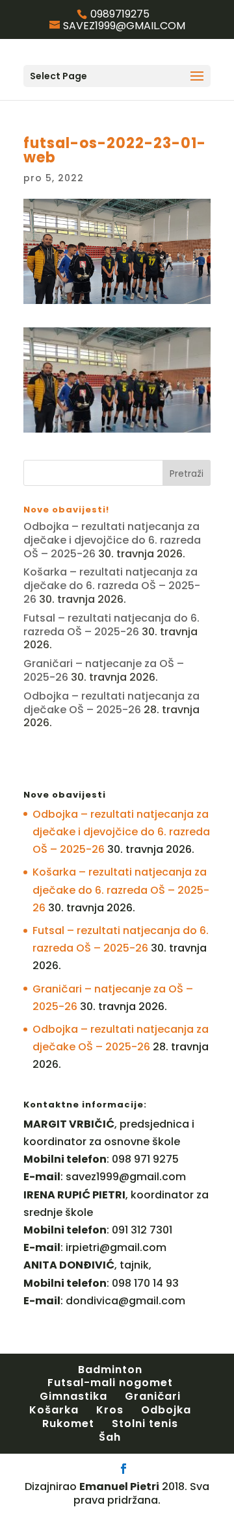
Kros (110, 1409)
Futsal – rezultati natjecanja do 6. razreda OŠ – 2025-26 (111, 625)
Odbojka (166, 1409)
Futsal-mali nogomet (110, 1382)
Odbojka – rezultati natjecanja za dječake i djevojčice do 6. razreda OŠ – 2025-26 (112, 540)
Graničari (153, 1396)
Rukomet (68, 1423)
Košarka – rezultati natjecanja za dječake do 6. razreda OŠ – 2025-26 (111, 585)
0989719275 (120, 13)
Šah (110, 1437)
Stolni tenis (145, 1423)
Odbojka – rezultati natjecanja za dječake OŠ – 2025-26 (111, 703)
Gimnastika (73, 1396)
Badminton (110, 1369)
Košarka (54, 1409)
